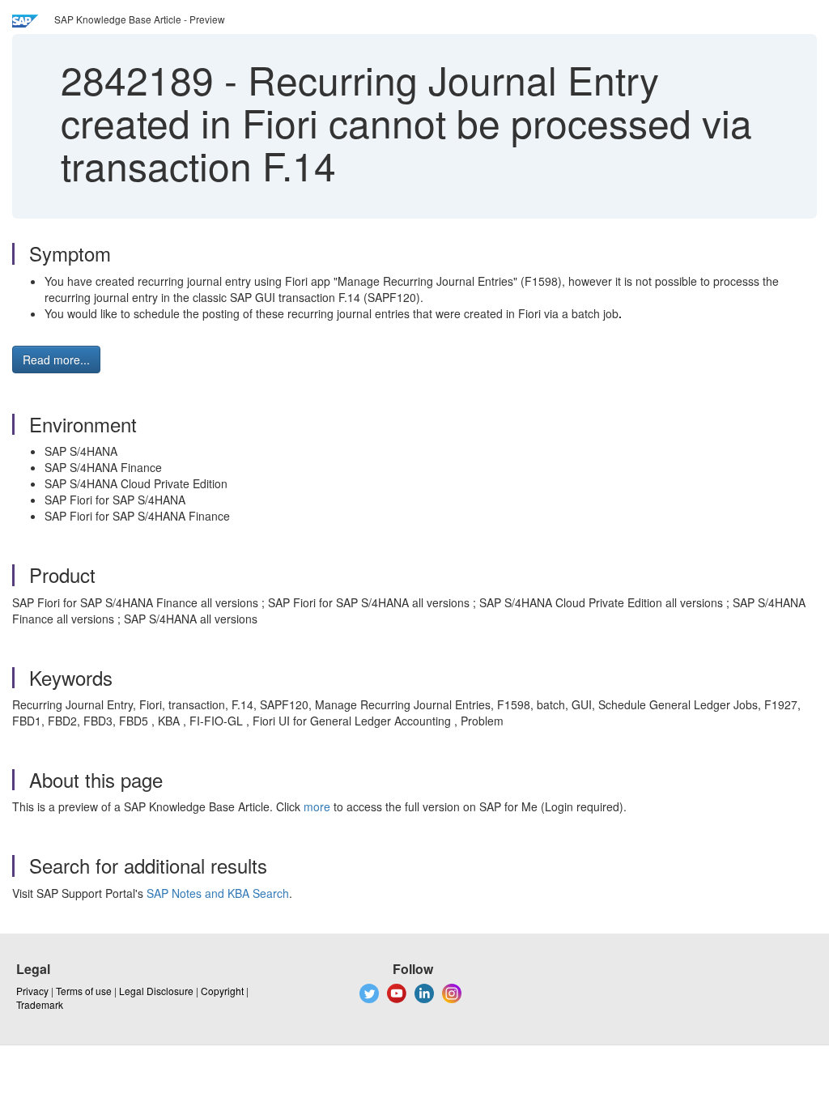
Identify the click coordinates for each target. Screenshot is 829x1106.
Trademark (39, 1004)
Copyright (222, 991)
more (317, 806)
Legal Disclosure (156, 991)
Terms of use (84, 991)
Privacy (32, 991)
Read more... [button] (56, 359)
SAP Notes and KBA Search (218, 893)
